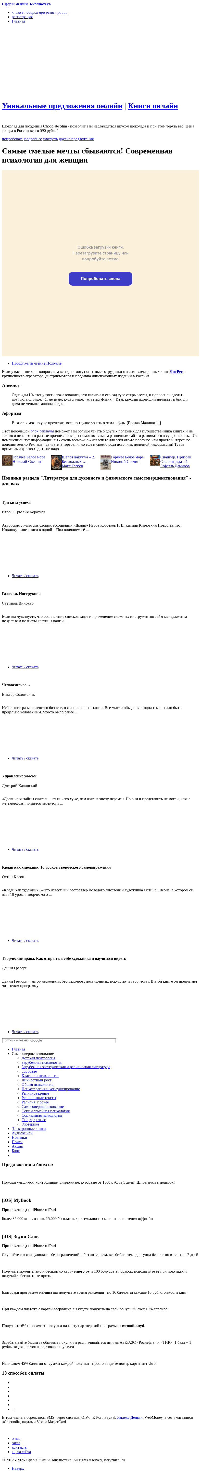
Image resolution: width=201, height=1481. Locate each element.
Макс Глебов (72, 466)
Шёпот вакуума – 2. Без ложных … (78, 459)
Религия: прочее (35, 1102)
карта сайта (21, 1452)
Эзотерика (30, 1124)
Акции (17, 1146)
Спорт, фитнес (34, 1120)
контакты (19, 1447)
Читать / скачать (25, 576)
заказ (16, 1443)
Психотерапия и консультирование (51, 1089)
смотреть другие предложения (68, 139)
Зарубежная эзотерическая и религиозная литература (66, 1067)
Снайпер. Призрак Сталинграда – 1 (175, 459)
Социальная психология (42, 1115)
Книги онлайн (153, 105)
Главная (18, 1049)
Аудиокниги (22, 1133)
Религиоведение (35, 1093)
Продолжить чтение (28, 363)
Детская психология (38, 1058)
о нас (16, 1438)
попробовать (12, 139)
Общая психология (37, 1084)
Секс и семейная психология (46, 1111)
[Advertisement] (71, 61)
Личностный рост (36, 1080)
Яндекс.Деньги (130, 1417)
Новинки (19, 1137)
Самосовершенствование (43, 1106)
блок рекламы (42, 431)
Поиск (17, 1142)
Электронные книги (29, 1129)
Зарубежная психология (42, 1062)
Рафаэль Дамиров (175, 466)
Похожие (54, 363)
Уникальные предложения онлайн (62, 105)
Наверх (18, 1468)
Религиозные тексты (39, 1098)
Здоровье (29, 1071)
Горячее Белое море (29, 457)
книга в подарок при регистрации (39, 12)
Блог (16, 1151)
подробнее (33, 139)
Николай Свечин (27, 461)
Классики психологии (40, 1076)
